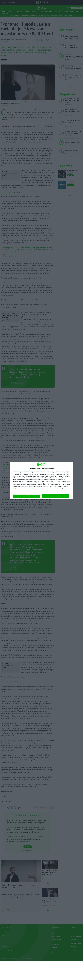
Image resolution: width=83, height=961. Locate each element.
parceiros (26, 471)
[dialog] (41, 480)
